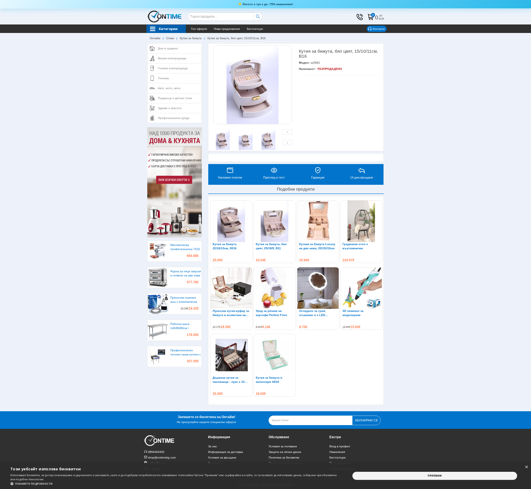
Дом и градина (168, 48)
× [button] (526, 467)
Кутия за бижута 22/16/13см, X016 (224, 246)
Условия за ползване (283, 446)
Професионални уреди (173, 118)
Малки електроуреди (172, 58)
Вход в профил (339, 446)
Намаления (337, 452)
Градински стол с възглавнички (355, 246)
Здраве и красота (169, 108)
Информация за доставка (225, 452)
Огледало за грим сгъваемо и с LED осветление (312, 313)
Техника (163, 78)
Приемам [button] (435, 475)
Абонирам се (366, 420)
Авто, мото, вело (169, 88)
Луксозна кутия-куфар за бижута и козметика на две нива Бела (231, 313)
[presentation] (287, 131)
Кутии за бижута (191, 38)
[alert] (265, 476)
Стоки (170, 38)
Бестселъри (255, 28)
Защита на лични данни (285, 452)
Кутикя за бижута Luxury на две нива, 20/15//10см (317, 246)
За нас (212, 446)
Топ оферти (199, 28)
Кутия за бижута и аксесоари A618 (269, 379)
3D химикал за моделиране (352, 313)
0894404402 (156, 452)
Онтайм (155, 38)
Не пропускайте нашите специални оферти (206, 419)
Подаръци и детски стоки (175, 98)
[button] (175, 484)
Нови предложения (227, 28)
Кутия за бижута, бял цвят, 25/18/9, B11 (271, 246)
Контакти (379, 28)
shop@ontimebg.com (162, 457)
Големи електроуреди (173, 68)
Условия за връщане (222, 457)
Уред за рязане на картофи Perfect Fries (271, 313)
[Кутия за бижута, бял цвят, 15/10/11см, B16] (252, 85)
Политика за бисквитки (284, 457)
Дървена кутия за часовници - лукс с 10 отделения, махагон (229, 380)
